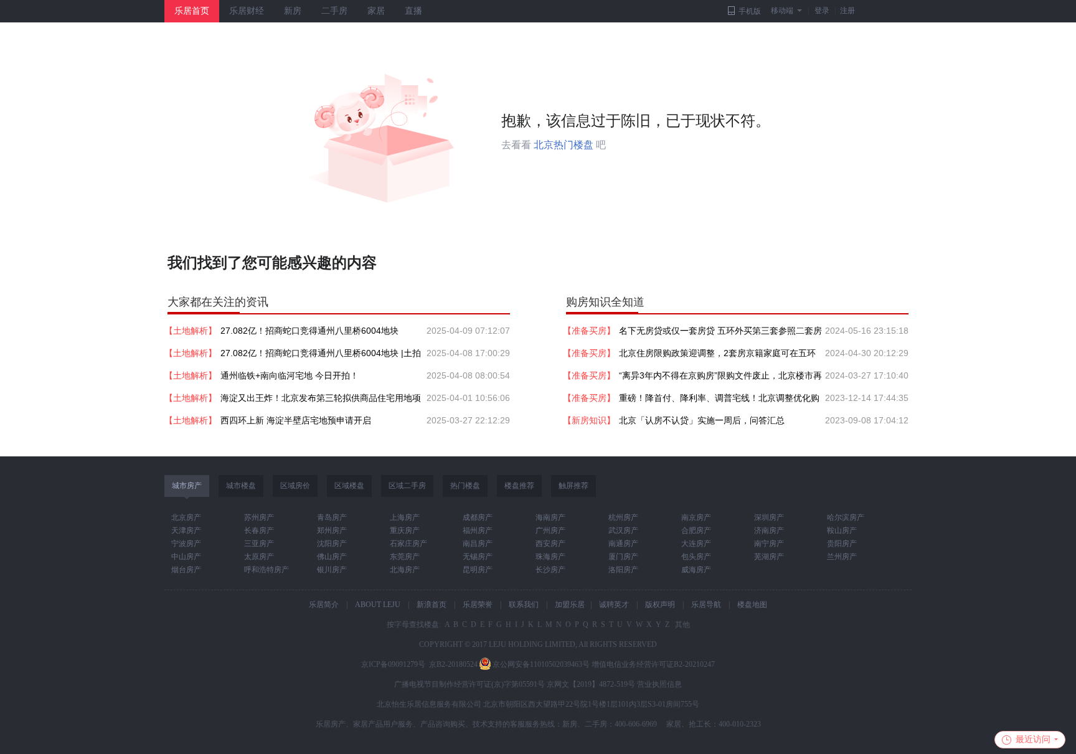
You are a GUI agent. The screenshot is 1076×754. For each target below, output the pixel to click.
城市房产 (187, 485)
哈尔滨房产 (845, 517)
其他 (681, 624)
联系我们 (524, 604)
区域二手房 (407, 485)
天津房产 (186, 530)
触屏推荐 (573, 485)
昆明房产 (478, 569)
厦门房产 (623, 556)
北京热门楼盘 (563, 144)
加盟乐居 (570, 604)
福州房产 (478, 530)
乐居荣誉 (478, 604)
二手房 (334, 11)
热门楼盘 (465, 485)
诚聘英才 (614, 604)
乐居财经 (246, 11)
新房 (292, 11)
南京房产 (696, 517)
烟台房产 (186, 569)
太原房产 (259, 556)
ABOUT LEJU (377, 604)
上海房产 (405, 517)
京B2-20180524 (453, 664)
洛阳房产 (623, 569)
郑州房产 (332, 530)
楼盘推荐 (519, 485)
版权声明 (660, 604)
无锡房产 (478, 556)
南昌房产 (478, 543)
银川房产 (332, 569)
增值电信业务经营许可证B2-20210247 (653, 664)
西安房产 (550, 543)
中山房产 (186, 556)
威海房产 (696, 569)
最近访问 (1033, 739)
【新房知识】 (589, 420)
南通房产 (623, 543)
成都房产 (478, 517)
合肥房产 (696, 530)
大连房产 (696, 543)
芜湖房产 (769, 556)
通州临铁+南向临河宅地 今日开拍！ (289, 375)
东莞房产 (405, 556)
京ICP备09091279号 (393, 664)
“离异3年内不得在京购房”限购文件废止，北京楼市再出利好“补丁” (720, 378)
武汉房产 (623, 530)
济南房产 (769, 530)
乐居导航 (706, 604)
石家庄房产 (408, 543)
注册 (847, 10)
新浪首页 (431, 604)
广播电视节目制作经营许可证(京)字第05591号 (469, 684)
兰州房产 (842, 556)
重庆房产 (405, 530)
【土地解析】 (190, 331)
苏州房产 (259, 517)
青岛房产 (332, 517)
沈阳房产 (332, 543)
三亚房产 (259, 543)
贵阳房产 (842, 543)
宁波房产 (186, 543)
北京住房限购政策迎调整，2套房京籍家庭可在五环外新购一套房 (717, 356)
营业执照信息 (659, 684)
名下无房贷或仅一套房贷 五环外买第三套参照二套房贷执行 (720, 334)
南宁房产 (769, 543)
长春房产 (259, 530)
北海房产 (405, 569)
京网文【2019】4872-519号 (591, 684)
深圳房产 (769, 517)
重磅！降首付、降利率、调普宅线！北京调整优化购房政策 (719, 401)
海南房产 (550, 517)
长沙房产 (550, 569)
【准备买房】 (589, 331)
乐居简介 (324, 604)
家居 (376, 11)
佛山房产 (332, 556)
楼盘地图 (752, 604)
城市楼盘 (241, 485)
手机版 (750, 11)
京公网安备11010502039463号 (541, 664)
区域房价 (295, 485)
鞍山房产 (842, 530)
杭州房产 (623, 517)
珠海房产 (550, 556)
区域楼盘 (349, 485)
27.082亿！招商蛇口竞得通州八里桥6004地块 (309, 331)
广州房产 (550, 530)
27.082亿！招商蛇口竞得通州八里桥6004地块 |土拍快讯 (320, 356)
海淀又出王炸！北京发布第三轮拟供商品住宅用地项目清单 (320, 401)
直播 (413, 11)
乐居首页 (191, 11)
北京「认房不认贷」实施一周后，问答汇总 (702, 420)
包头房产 (696, 556)
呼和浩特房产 (266, 569)
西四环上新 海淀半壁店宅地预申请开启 (295, 420)
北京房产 (186, 517)
